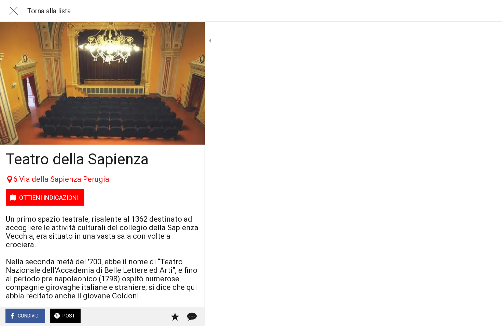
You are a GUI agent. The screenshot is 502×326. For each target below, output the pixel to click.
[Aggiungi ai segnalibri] (175, 316)
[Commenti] (191, 316)
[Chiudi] (14, 11)
